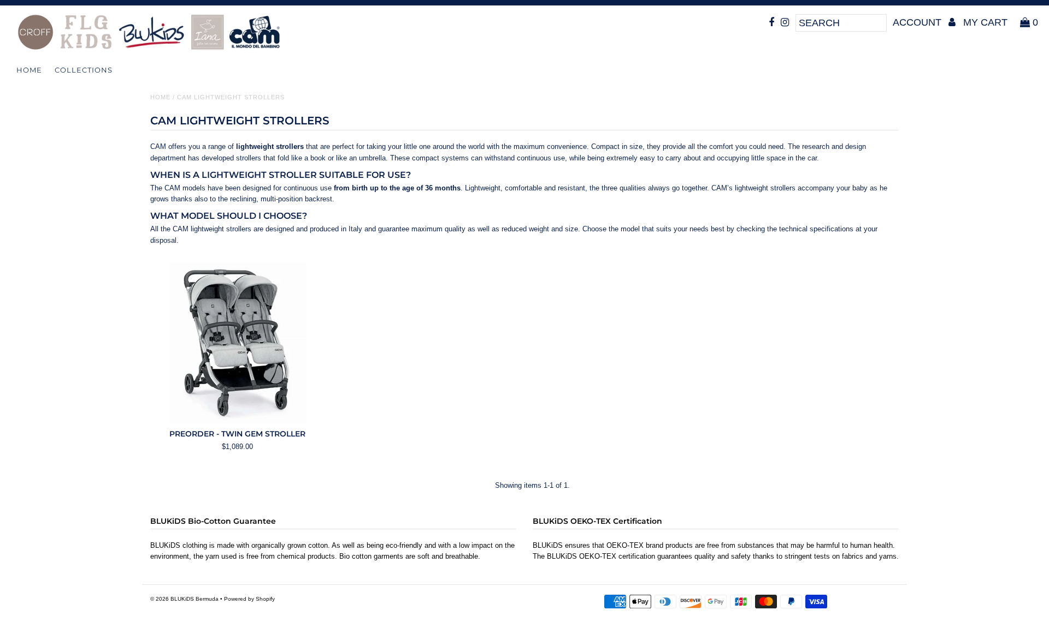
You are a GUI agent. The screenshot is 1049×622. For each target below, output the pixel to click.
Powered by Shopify (249, 599)
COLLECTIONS (84, 69)
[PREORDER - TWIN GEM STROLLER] (238, 343)
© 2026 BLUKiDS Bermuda (184, 599)
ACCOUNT (918, 22)
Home (29, 69)
